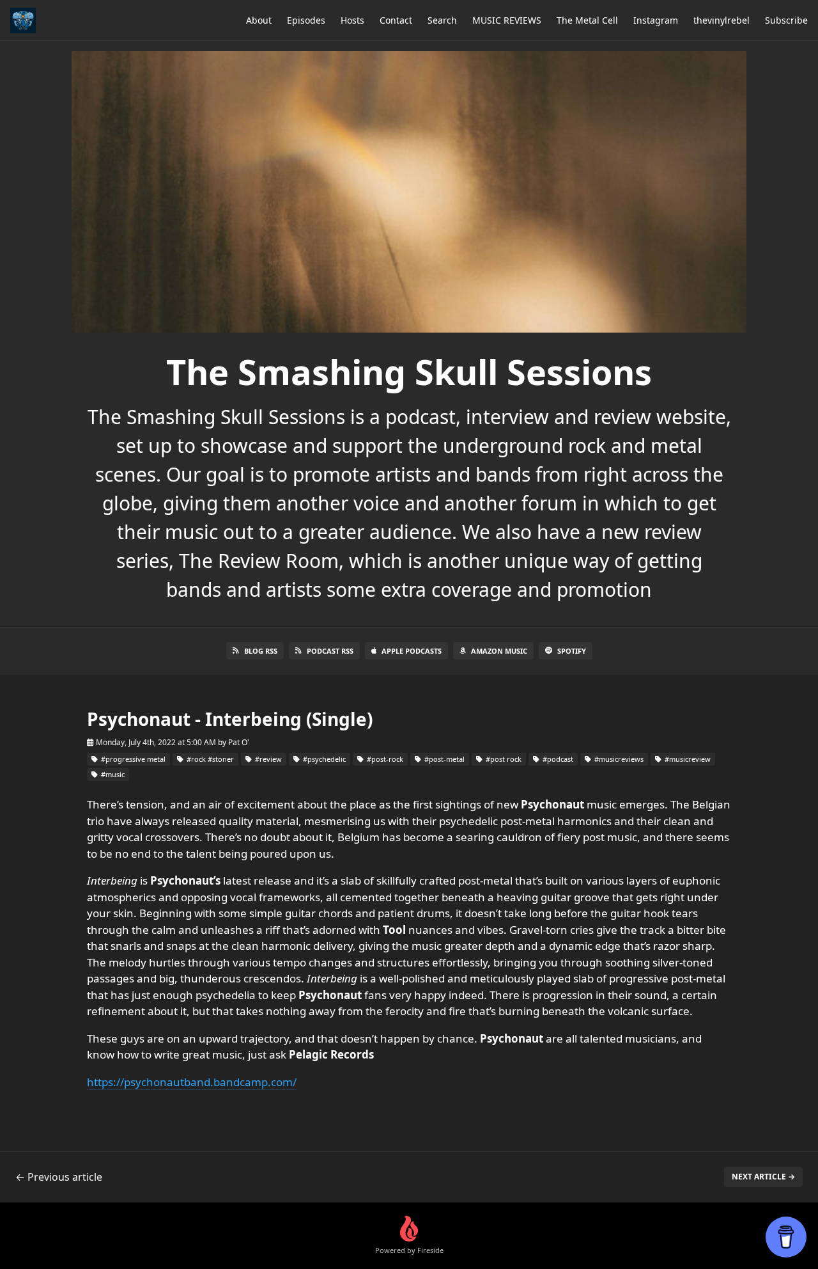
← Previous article (58, 1177)
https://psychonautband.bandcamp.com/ (192, 1082)
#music (112, 774)
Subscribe (786, 20)
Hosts (352, 20)
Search (442, 20)
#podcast (557, 759)
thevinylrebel (721, 20)
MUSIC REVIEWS (506, 20)
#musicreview (687, 759)
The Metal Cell (587, 20)
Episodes (306, 20)
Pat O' (238, 742)
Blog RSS (260, 651)
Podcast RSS (330, 651)
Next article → (763, 1176)
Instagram (655, 20)
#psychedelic (323, 759)
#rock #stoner (209, 759)
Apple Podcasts (412, 651)
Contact (396, 20)
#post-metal (443, 759)
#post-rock (384, 759)
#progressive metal (132, 759)
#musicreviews (618, 759)
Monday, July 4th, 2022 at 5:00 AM (156, 742)
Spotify (571, 651)
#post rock (502, 759)
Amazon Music (499, 651)
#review (267, 759)
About (259, 20)
